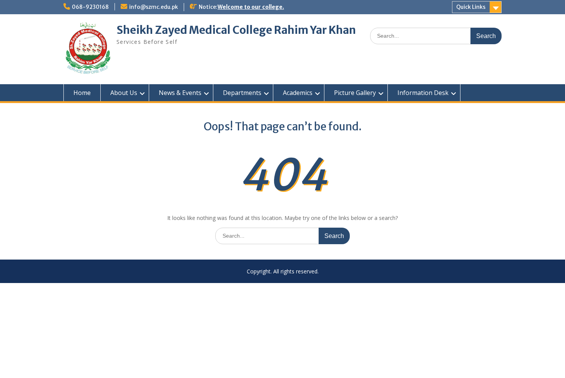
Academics (297, 92)
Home (82, 92)
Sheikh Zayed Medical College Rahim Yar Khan (236, 30)
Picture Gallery (355, 92)
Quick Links (470, 6)
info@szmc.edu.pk (153, 6)
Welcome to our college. (251, 6)
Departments (242, 92)
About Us (123, 92)
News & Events (180, 92)
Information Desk (423, 92)
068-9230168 (90, 6)
